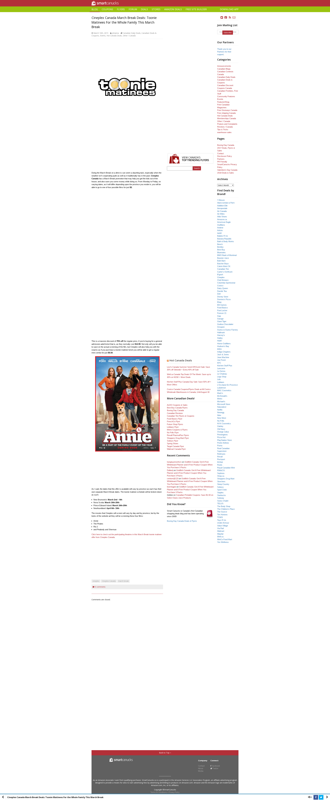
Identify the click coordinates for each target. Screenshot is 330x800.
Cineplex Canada (109, 581)
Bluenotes (221, 252)
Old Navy (221, 429)
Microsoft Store (223, 404)
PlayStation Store (224, 440)
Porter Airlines (223, 443)
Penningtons (222, 434)
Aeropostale (222, 208)
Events (103, 35)
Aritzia (219, 230)
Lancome (221, 368)
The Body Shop (223, 506)
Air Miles (221, 214)
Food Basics (222, 308)
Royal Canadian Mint (226, 468)
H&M (219, 341)
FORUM (133, 9)
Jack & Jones (223, 354)
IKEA (219, 349)
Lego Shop (221, 377)
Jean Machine (223, 357)
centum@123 (172, 478)
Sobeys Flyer (172, 441)
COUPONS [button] (107, 9)
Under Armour (223, 523)
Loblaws (220, 382)
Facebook (215, 766)
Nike (219, 415)
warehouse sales (224, 132)
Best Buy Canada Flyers (177, 408)
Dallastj (170, 470)
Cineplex (221, 277)
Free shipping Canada (226, 113)
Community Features (226, 96)
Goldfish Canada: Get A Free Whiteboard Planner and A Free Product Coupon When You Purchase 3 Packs (190, 465)
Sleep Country (223, 484)
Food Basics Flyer (174, 419)
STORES (156, 9)
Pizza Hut (221, 437)
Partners (220, 159)
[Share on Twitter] (321, 797)
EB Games (222, 305)
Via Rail (220, 528)
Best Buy (221, 250)
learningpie (171, 487)
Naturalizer (221, 407)
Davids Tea (222, 291)
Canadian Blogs (223, 69)
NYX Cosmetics (224, 423)
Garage (220, 319)
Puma (219, 445)
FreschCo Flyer (173, 421)
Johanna (115, 33)
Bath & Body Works (225, 241)
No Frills (220, 421)
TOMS (220, 517)
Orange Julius (223, 432)
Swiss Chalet (222, 501)
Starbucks (221, 495)
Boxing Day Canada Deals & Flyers (182, 521)
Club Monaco (222, 280)
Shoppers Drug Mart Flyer (178, 438)
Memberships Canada (226, 118)
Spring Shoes (172, 443)
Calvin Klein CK (223, 266)
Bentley (220, 247)
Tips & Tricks (222, 129)
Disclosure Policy (224, 156)
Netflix (219, 410)
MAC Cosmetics (224, 390)
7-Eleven (221, 200)
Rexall (219, 457)
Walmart (220, 531)
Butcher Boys (223, 263)
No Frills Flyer (173, 432)
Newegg (220, 412)
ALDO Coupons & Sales (177, 405)
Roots (219, 465)
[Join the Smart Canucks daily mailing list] (234, 17)
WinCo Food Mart (224, 539)
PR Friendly (222, 162)
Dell (218, 294)
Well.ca (220, 536)
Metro (219, 399)
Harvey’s (221, 335)
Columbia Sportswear (226, 283)
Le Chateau (222, 374)
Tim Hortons (222, 514)
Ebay (219, 302)
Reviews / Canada (225, 127)
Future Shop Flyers (175, 424)
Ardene (220, 228)
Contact (220, 153)
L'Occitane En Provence (227, 385)
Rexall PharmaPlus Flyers (178, 435)
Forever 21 (221, 313)
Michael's (221, 401)
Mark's (220, 393)
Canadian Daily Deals (132, 33)
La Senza (221, 371)
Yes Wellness (223, 542)
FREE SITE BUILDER (196, 9)
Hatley (220, 338)
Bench (220, 244)
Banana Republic (224, 239)
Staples (220, 492)
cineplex (96, 581)
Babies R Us (222, 236)
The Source (222, 512)
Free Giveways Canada (227, 110)
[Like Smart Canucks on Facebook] (226, 17)
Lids (219, 379)
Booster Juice (223, 258)
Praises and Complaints (227, 124)
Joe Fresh (221, 360)
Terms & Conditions (159, 792)
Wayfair (220, 534)
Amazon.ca (222, 219)
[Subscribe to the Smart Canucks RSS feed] (230, 17)
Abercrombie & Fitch (225, 203)
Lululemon (221, 388)
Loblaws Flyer (173, 427)
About (200, 768)
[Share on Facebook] (316, 797)
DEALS (144, 9)
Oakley (220, 426)
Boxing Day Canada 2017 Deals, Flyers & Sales (226, 148)
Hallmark (221, 332)
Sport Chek (222, 490)
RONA (220, 462)
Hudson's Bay (223, 346)
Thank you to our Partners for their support (224, 52)
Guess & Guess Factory (227, 330)
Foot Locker (222, 310)
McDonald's (222, 396)
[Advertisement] (165, 13)
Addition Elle (222, 206)
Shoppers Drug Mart (225, 479)
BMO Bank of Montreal (227, 255)
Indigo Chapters (223, 352)
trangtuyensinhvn (174, 462)
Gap (219, 316)
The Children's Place (226, 509)
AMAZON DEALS (173, 9)
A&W (219, 233)
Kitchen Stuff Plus (224, 365)
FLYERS (121, 9)
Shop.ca (220, 476)
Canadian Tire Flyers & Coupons (180, 416)
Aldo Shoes (222, 216)
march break (123, 581)
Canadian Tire (223, 269)
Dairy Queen (222, 288)
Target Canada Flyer (175, 446)
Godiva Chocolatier (225, 324)
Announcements (224, 66)
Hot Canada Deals (114, 35)
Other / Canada (129, 35)
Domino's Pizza (223, 299)
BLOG (95, 9)
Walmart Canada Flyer (176, 449)
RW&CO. (221, 470)
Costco (220, 285)
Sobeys (220, 487)
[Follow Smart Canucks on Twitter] (222, 17)
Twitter (215, 768)
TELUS (220, 503)
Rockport (221, 459)
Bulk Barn (221, 261)
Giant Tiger (221, 321)
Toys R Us (221, 520)
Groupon (221, 327)
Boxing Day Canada (175, 410)
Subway (220, 498)
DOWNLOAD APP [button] (229, 9)
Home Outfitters (224, 343)
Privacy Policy (174, 792)
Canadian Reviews (175, 413)
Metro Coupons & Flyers (177, 430)
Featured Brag (223, 102)
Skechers (221, 481)
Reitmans (221, 454)
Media (200, 771)
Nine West (221, 418)
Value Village (222, 526)
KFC (219, 363)
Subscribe (228, 32)
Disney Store (222, 297)
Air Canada (222, 211)
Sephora (220, 473)
